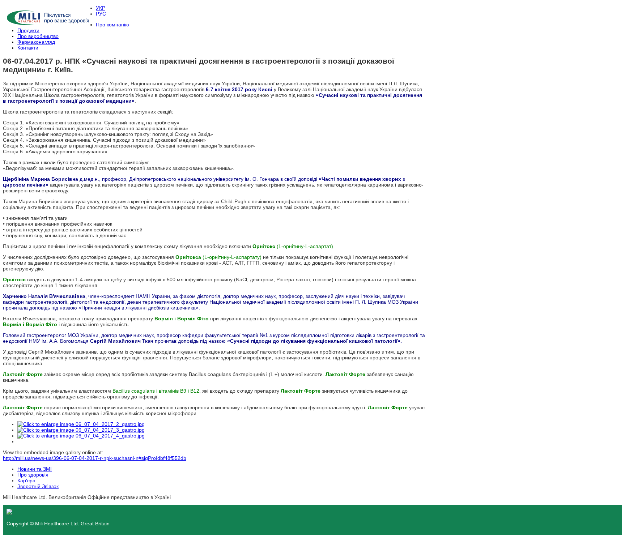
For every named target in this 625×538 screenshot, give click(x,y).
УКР (100, 8)
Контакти (27, 48)
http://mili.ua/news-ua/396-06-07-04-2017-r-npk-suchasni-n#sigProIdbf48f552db (94, 458)
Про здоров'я (32, 475)
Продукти (28, 30)
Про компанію (112, 24)
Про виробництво (38, 36)
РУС (101, 14)
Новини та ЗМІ (34, 469)
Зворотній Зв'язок (38, 486)
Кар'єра (26, 480)
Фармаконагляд (36, 42)
